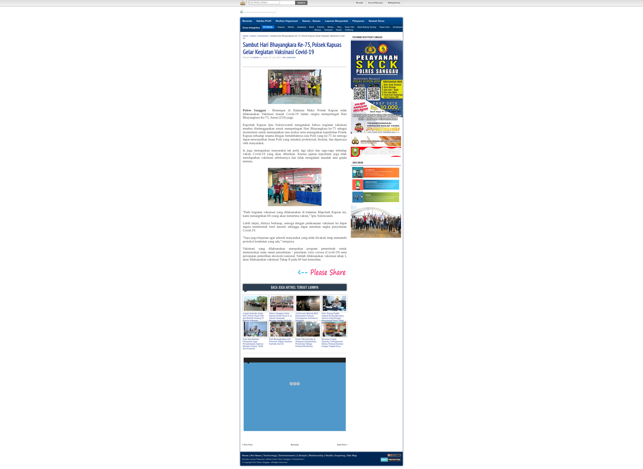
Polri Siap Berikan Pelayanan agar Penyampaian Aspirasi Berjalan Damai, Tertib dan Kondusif (253, 344)
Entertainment (287, 455)
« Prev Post (247, 445)
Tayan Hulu (384, 27)
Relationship (316, 455)
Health (329, 455)
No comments (289, 57)
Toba (339, 27)
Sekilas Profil (263, 21)
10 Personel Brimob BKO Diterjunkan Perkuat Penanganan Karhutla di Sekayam (306, 317)
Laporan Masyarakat (336, 21)
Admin (256, 57)
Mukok (291, 27)
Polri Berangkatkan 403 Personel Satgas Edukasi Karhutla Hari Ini (280, 341)
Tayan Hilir (349, 27)
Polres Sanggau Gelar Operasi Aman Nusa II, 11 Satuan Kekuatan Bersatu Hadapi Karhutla (280, 317)
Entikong (349, 30)
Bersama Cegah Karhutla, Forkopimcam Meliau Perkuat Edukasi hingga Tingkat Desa (332, 342)
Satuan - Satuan (311, 21)
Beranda (359, 3)
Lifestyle (302, 455)
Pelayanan (358, 21)
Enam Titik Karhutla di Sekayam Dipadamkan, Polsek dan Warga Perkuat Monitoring (306, 342)
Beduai (317, 30)
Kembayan (398, 27)
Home (245, 455)
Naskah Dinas (376, 21)
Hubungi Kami (394, 3)
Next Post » (342, 445)
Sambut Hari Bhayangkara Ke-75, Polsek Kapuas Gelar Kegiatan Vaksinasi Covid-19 (292, 48)
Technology (270, 455)
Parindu (320, 27)
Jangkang (301, 27)
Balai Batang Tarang (367, 27)
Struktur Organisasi (287, 21)
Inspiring (340, 455)
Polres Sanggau (263, 462)
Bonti (311, 27)
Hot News (256, 455)
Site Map (352, 455)
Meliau (331, 27)
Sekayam (328, 30)
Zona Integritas (251, 27)
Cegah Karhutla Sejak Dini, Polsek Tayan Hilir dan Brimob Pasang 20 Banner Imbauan (253, 317)
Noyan (339, 30)
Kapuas (281, 27)
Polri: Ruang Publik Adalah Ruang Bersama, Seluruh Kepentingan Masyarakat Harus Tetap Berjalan (333, 318)
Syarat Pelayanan (375, 3)
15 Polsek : (268, 27)
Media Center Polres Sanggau (278, 459)
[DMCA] (391, 461)
